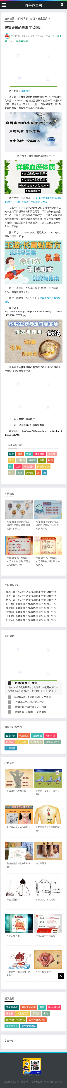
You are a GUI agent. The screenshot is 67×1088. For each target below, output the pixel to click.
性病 (50, 460)
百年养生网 (33, 5)
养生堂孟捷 (12, 1007)
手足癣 (36, 1013)
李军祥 (51, 454)
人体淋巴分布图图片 (35, 712)
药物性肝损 (54, 1007)
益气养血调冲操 (37, 1019)
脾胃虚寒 (39, 454)
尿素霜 (9, 1013)
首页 (32, 18)
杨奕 (16, 697)
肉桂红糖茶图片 (27, 419)
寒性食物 (28, 466)
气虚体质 (24, 735)
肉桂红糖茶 (43, 466)
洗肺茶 (9, 741)
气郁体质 (50, 735)
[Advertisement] (33, 66)
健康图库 (43, 18)
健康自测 (19, 707)
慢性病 (21, 460)
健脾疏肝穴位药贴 (15, 1019)
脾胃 (11, 454)
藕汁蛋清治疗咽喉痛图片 (31, 425)
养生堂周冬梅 (29, 1007)
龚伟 (42, 1007)
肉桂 (42, 460)
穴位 (16, 702)
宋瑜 (45, 1013)
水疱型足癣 (23, 1013)
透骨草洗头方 (53, 741)
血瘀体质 (10, 735)
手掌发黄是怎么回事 (35, 707)
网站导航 (23, 18)
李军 (11, 472)
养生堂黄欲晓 (29, 1026)
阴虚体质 (37, 735)
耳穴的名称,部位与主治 (32, 702)
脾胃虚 (29, 472)
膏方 (11, 460)
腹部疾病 (19, 683)
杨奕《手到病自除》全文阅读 (35, 697)
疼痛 (28, 454)
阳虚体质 (10, 748)
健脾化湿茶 (36, 741)
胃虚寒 (32, 460)
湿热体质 (21, 741)
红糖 (17, 466)
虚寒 (20, 472)
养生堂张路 (12, 1026)
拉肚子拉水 (31, 683)
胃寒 (20, 454)
